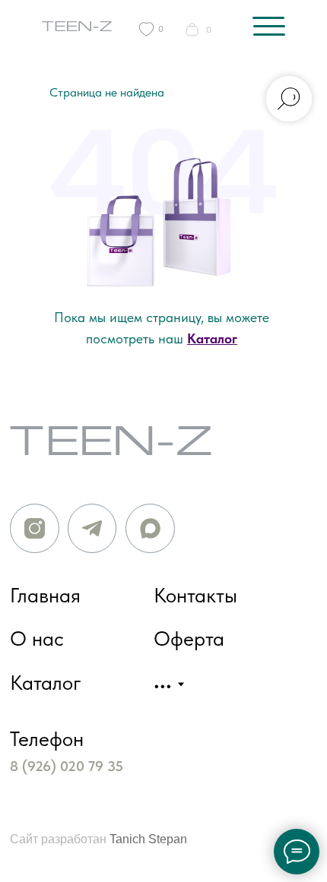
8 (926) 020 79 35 (66, 766)
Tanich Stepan (148, 839)
